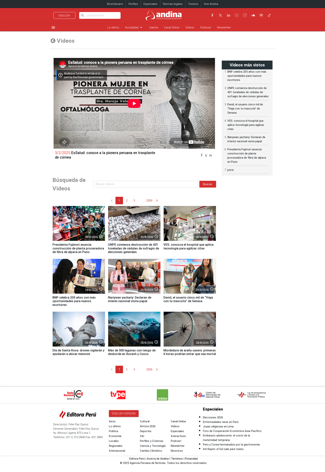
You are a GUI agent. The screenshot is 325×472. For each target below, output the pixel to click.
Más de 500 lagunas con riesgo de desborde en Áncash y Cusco (132, 352)
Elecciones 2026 (213, 417)
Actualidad (134, 27)
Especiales (150, 4)
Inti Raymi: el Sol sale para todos (223, 449)
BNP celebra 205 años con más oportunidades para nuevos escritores (74, 301)
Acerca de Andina (158, 458)
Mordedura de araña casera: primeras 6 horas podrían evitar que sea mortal (189, 352)
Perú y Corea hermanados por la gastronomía (231, 444)
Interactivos (178, 436)
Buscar (207, 184)
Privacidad (191, 458)
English (64, 15)
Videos (189, 27)
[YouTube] (237, 15)
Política (113, 431)
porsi (230, 170)
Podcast (205, 27)
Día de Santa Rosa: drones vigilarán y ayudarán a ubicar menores (78, 352)
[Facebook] (212, 15)
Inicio (112, 421)
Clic (142, 436)
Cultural (145, 421)
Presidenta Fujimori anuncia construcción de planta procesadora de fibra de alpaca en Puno (78, 248)
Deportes (145, 431)
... (142, 200)
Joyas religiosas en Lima (218, 426)
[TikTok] (269, 15)
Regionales (115, 446)
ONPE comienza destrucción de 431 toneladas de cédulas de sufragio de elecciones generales (133, 248)
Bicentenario (115, 4)
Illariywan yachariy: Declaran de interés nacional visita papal (129, 299)
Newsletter (224, 27)
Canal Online (171, 27)
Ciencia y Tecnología (153, 446)
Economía (115, 436)
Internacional (117, 450)
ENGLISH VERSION (124, 413)
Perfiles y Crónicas (151, 441)
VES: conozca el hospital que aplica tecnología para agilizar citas (188, 246)
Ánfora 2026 (148, 426)
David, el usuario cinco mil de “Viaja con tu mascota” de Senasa (188, 299)
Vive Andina (211, 4)
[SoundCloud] (253, 15)
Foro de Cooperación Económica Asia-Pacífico (232, 431)
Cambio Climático (151, 450)
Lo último (113, 27)
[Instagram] (245, 15)
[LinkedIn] (228, 15)
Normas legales (173, 4)
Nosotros (177, 450)
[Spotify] (261, 15)
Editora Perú (137, 458)
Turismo (193, 4)
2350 (149, 200)
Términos (177, 458)
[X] (220, 15)
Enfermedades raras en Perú (220, 422)
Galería (153, 27)
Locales (114, 441)
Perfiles (133, 4)
